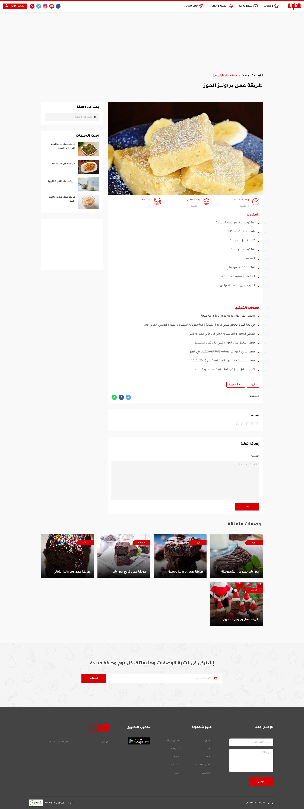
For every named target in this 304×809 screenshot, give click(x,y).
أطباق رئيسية (203, 765)
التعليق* (255, 456)
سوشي (206, 773)
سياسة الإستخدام (59, 742)
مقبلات (206, 757)
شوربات (206, 741)
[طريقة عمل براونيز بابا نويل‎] (236, 604)
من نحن (105, 742)
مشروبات (175, 765)
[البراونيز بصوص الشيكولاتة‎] (236, 556)
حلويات (252, 384)
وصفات (245, 75)
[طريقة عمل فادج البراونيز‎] (123, 556)
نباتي (85, 543)
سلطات (205, 749)
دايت (177, 773)
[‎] (72, 149)
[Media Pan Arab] (36, 803)
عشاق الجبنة (173, 741)
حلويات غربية (235, 384)
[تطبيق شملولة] (131, 741)
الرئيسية (258, 75)
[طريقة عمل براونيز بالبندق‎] (180, 556)
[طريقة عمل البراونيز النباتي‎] (67, 556)
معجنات (175, 749)
